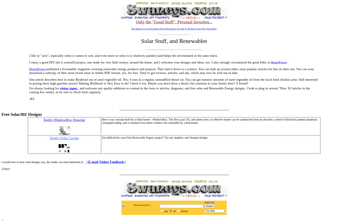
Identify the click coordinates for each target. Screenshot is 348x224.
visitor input (68, 88)
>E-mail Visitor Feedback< (105, 162)
